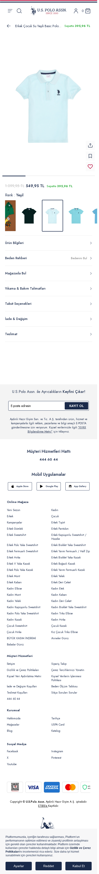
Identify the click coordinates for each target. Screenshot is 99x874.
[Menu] (10, 10)
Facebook (12, 751)
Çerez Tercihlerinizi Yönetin (67, 670)
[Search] (19, 10)
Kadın (54, 510)
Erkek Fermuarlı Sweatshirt (22, 551)
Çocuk (55, 516)
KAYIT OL (76, 406)
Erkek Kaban (14, 582)
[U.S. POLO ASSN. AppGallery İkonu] (77, 486)
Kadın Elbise (14, 589)
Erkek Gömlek (15, 529)
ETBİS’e (43, 806)
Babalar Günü (15, 644)
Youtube (12, 764)
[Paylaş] (90, 145)
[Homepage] (49, 10)
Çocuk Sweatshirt (17, 626)
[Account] (76, 11)
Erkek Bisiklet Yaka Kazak (66, 557)
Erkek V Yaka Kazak (18, 564)
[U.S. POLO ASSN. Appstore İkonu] (20, 486)
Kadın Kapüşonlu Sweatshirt (23, 607)
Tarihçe (55, 718)
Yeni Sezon (13, 510)
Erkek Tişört (58, 522)
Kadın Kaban (59, 595)
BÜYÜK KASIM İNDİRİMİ (21, 638)
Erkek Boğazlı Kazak (63, 564)
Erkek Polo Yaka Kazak (20, 570)
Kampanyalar (14, 522)
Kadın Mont (14, 595)
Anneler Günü (60, 638)
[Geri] (8, 26)
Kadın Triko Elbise (62, 613)
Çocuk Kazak (59, 626)
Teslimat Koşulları (17, 693)
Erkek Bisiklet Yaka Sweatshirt (68, 545)
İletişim (11, 664)
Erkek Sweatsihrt (16, 535)
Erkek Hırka (13, 557)
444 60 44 (48, 459)
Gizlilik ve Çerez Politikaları (23, 670)
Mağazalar (13, 725)
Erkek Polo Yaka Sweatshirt (22, 545)
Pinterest (56, 757)
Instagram (57, 751)
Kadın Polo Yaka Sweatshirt (23, 613)
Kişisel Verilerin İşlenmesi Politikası (66, 678)
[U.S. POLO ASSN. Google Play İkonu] (49, 486)
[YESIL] (29, 216)
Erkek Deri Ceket (61, 582)
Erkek (10, 516)
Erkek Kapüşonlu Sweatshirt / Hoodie (68, 537)
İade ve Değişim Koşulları (22, 686)
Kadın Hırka (58, 620)
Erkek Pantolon (60, 529)
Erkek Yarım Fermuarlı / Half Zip (70, 551)
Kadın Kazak (14, 620)
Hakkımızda (13, 718)
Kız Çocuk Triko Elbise (64, 632)
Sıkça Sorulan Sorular (64, 693)
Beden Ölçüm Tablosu (64, 686)
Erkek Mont (13, 576)
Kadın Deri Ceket (61, 601)
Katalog (55, 731)
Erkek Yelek (57, 576)
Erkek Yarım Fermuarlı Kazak (68, 570)
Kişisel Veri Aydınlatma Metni (24, 676)
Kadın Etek (57, 589)
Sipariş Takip (59, 664)
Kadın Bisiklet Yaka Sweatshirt (68, 607)
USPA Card (57, 725)
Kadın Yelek (14, 601)
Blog (9, 731)
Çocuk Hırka (14, 632)
